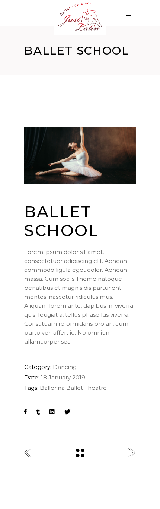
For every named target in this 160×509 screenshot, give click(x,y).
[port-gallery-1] (80, 155)
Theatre (95, 387)
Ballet (74, 387)
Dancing (65, 366)
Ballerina (52, 387)
